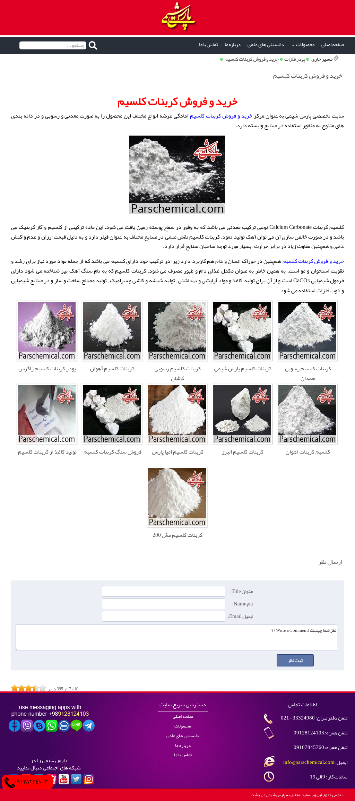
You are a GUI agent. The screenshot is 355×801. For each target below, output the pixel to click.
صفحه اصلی (332, 45)
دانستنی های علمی (266, 45)
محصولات (305, 45)
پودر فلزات (294, 59)
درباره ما (233, 45)
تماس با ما (208, 45)
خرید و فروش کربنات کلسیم (252, 59)
